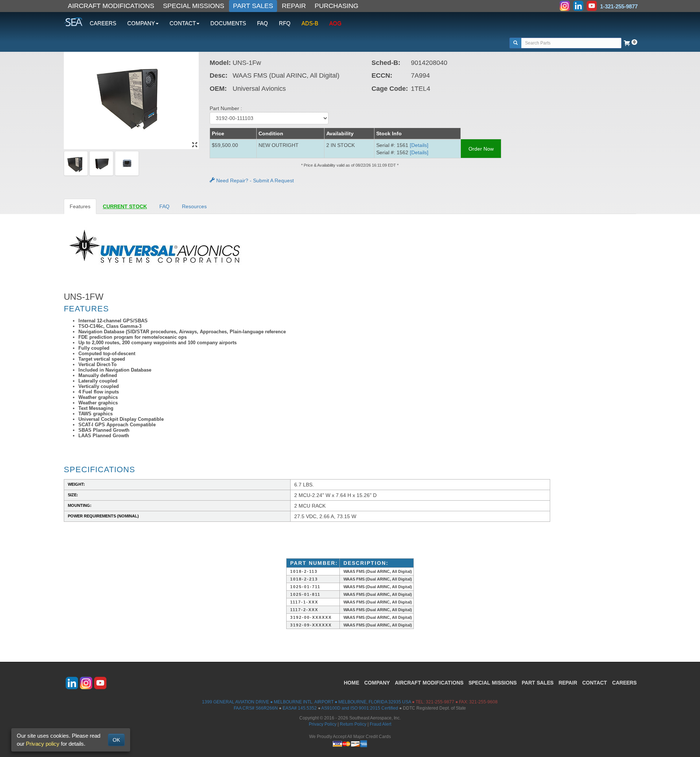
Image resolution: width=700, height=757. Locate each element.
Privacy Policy (323, 724)
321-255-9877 (440, 701)
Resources (194, 206)
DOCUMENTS (228, 23)
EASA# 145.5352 (300, 708)
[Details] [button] (419, 145)
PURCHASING (336, 5)
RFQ (285, 23)
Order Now (481, 149)
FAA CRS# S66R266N (256, 708)
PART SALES (253, 5)
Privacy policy (42, 744)
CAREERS (103, 23)
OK (116, 740)
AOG (335, 23)
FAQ (262, 23)
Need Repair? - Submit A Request (254, 180)
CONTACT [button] (183, 23)
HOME (351, 683)
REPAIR (294, 5)
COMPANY (377, 683)
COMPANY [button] (141, 23)
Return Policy (353, 724)
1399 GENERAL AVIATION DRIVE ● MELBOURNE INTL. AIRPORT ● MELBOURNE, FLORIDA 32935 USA (306, 701)
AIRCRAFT (429, 683)
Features (80, 206)
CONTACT (594, 683)
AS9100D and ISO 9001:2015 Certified (359, 708)
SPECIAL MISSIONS (193, 5)
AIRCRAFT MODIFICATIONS (111, 5)
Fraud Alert (380, 724)
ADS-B (310, 23)
